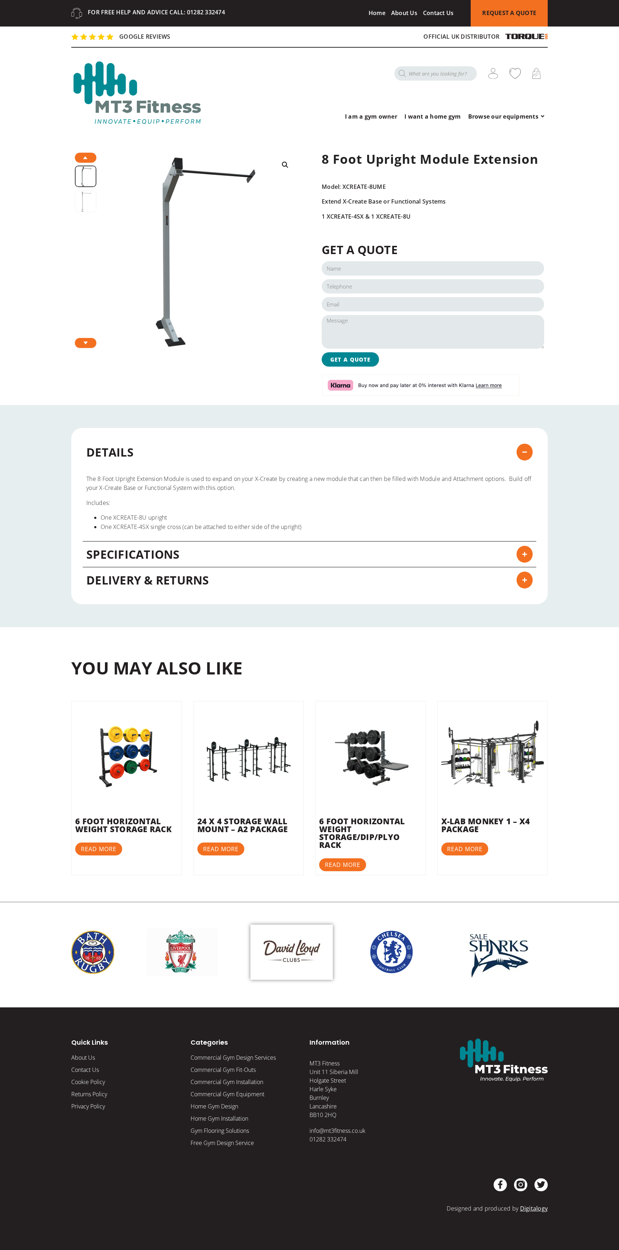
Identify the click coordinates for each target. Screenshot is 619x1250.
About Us (404, 13)
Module (430, 479)
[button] (285, 164)
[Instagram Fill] (520, 1185)
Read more (98, 849)
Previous (85, 158)
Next (85, 343)
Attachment (468, 479)
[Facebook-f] (500, 1185)
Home (377, 13)
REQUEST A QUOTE (509, 13)
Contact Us (438, 13)
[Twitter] (541, 1185)
